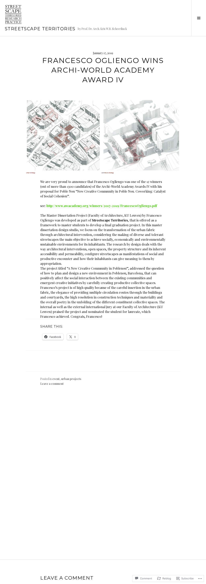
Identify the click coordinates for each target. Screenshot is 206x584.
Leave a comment (52, 384)
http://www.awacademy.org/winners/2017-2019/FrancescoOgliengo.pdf (101, 206)
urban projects (71, 379)
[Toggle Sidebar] (198, 18)
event (56, 379)
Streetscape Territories (40, 28)
